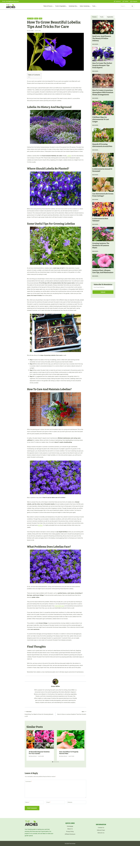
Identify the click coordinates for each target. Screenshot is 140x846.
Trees (40, 18)
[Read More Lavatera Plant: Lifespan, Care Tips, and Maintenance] (103, 261)
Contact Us (101, 828)
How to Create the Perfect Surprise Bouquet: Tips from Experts (102, 65)
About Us (70, 829)
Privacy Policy (70, 831)
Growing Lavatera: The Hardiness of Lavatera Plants (100, 245)
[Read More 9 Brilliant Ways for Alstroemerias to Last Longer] (103, 108)
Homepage (70, 826)
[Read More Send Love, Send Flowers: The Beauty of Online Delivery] (103, 27)
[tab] (52, 761)
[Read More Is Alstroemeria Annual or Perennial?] (103, 160)
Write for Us (101, 833)
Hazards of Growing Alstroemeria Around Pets (102, 145)
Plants (36, 18)
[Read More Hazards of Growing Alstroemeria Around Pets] (103, 135)
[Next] (81, 745)
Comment (28, 782)
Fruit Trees (30, 18)
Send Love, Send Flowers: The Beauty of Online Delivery (101, 38)
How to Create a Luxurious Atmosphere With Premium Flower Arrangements (102, 92)
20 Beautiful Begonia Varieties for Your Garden (39, 752)
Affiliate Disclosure (70, 834)
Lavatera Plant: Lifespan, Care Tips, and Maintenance (102, 271)
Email (48, 802)
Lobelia (69, 156)
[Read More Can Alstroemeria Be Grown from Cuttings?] (103, 184)
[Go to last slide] (29, 745)
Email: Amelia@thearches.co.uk (10, 1)
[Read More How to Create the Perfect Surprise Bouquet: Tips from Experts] (103, 54)
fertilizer (40, 525)
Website (70, 802)
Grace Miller (31, 31)
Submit (103, 292)
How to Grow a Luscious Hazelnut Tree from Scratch (71, 713)
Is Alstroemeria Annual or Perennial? (102, 170)
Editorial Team (101, 830)
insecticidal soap (59, 606)
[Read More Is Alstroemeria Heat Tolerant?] (103, 209)
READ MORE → (96, 44)
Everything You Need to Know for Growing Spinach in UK (39, 714)
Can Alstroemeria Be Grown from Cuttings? (102, 195)
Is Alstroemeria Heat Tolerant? (100, 220)
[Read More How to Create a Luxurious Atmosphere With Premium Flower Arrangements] (103, 81)
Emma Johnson (33, 756)
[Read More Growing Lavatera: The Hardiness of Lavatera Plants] (103, 234)
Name (27, 802)
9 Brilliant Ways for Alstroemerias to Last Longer (100, 119)
